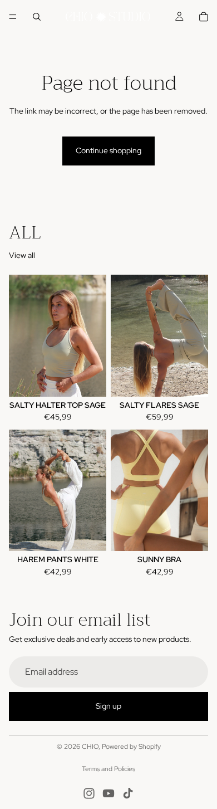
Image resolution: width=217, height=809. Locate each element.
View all (22, 255)
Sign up (108, 706)
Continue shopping (108, 150)
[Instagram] (89, 793)
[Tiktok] (128, 793)
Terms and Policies (108, 768)
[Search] (36, 16)
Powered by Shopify (131, 746)
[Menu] (13, 17)
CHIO (90, 746)
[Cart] (203, 16)
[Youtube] (108, 793)
